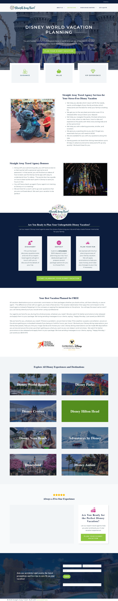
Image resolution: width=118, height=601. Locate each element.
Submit (66, 576)
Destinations (71, 7)
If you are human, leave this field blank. (75, 582)
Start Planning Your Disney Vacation (59, 278)
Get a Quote (103, 7)
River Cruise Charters (87, 7)
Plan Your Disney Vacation (59, 51)
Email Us (106, 1)
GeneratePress (42, 600)
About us (60, 7)
